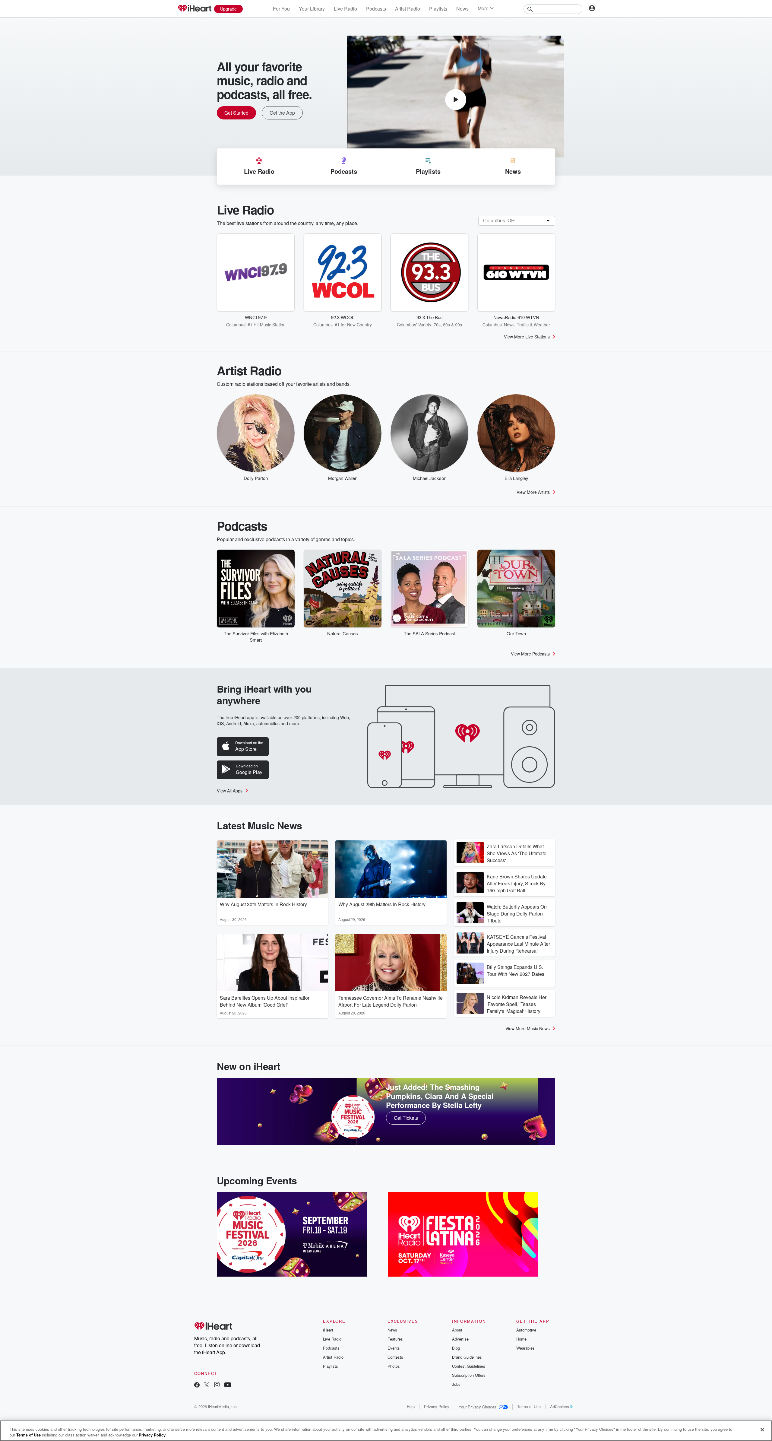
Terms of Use (529, 1406)
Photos (394, 1366)
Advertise (460, 1339)
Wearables (525, 1348)
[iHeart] (194, 9)
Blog (456, 1348)
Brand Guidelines (467, 1357)
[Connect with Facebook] (197, 1385)
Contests (395, 1357)
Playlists (438, 8)
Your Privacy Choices (477, 1407)
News (462, 8)
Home (521, 1339)
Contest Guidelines (468, 1366)
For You (281, 8)
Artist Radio (407, 8)
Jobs (456, 1384)
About (457, 1330)
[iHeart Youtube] (227, 1385)
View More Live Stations (527, 336)
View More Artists (533, 492)
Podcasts (376, 8)
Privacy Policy (436, 1406)
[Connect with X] (206, 1385)
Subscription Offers (469, 1375)
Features (395, 1339)
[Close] (762, 1429)
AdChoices (559, 1406)
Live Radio (345, 8)
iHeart (328, 1330)
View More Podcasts (530, 653)
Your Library (312, 8)
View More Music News (527, 1028)
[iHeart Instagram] (217, 1385)
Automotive (526, 1330)
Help (411, 1406)
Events (394, 1348)
